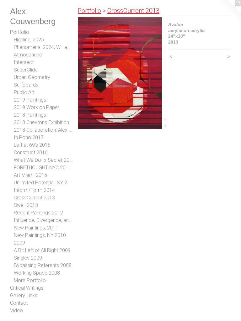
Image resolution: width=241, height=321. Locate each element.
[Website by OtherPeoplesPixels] (228, 12)
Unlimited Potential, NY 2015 (43, 183)
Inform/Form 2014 (34, 190)
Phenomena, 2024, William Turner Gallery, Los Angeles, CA (43, 47)
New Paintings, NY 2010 (40, 235)
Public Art (24, 92)
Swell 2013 (26, 205)
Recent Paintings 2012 (38, 213)
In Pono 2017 (29, 137)
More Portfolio (30, 280)
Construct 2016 (31, 152)
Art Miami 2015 (30, 175)
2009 (19, 243)
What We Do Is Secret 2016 (43, 160)
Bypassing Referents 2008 (43, 265)
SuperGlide (26, 70)
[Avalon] (120, 73)
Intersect (24, 62)
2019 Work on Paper (36, 107)
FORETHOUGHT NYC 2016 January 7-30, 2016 (43, 168)
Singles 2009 (28, 258)
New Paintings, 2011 (36, 228)
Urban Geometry (32, 77)
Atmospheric (28, 55)
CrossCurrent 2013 (34, 198)
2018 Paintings (30, 115)
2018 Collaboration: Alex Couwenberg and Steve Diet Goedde (43, 130)
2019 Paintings (30, 100)
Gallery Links (23, 295)
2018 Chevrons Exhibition (41, 122)
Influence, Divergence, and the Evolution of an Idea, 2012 (43, 220)
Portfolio (19, 32)
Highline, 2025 (29, 40)
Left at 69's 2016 (32, 145)
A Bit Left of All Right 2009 (42, 250)
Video (16, 310)
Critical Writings (26, 288)
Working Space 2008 (37, 273)
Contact (19, 303)
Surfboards (26, 85)
